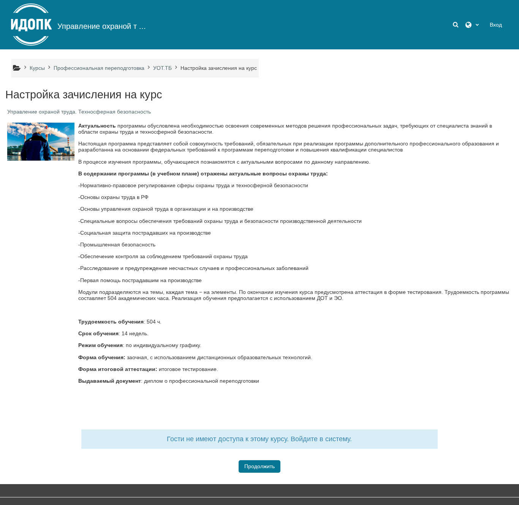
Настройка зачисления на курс (218, 68)
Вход (496, 25)
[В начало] (31, 24)
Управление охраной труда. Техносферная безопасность (79, 112)
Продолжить (259, 466)
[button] (456, 24)
